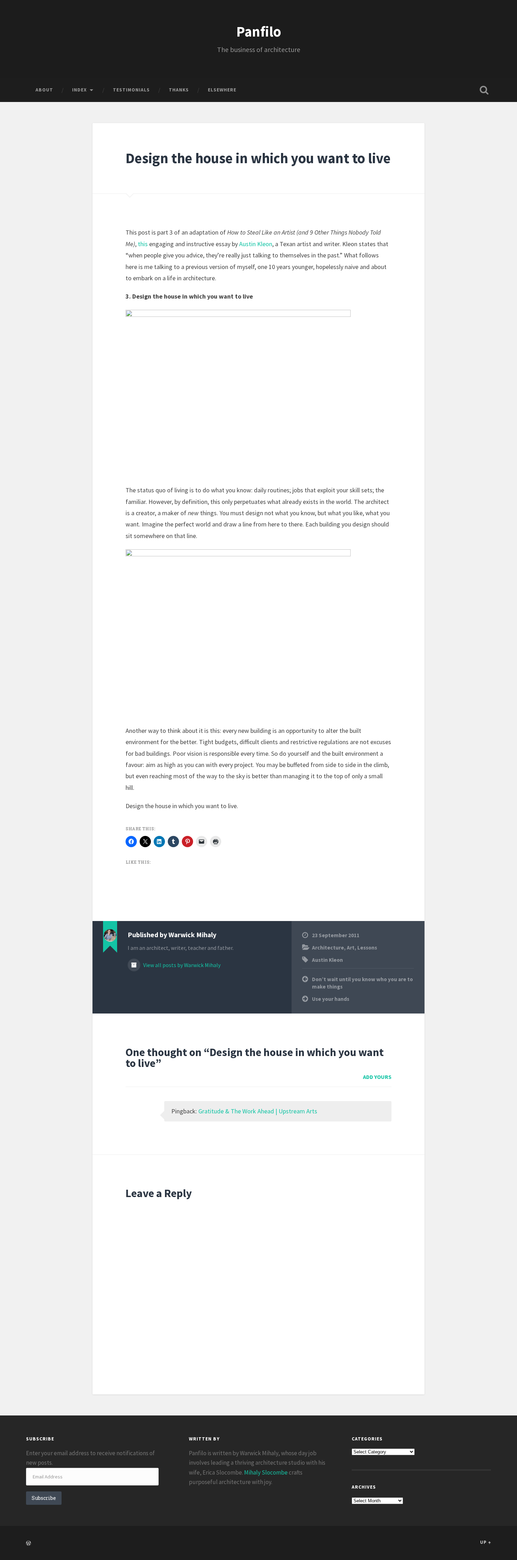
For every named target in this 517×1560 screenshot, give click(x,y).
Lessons (367, 947)
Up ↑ (485, 1542)
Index (79, 90)
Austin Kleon (255, 244)
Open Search (484, 90)
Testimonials (131, 90)
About (44, 90)
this (143, 244)
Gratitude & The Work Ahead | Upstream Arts (257, 1111)
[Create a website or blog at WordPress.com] (28, 1543)
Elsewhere (222, 90)
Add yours (377, 1076)
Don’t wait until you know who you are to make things (362, 983)
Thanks (179, 90)
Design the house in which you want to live (258, 158)
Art (351, 947)
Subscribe (44, 1498)
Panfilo (258, 31)
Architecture (328, 947)
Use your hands (330, 999)
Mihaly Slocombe (266, 1472)
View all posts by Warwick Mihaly (181, 965)
